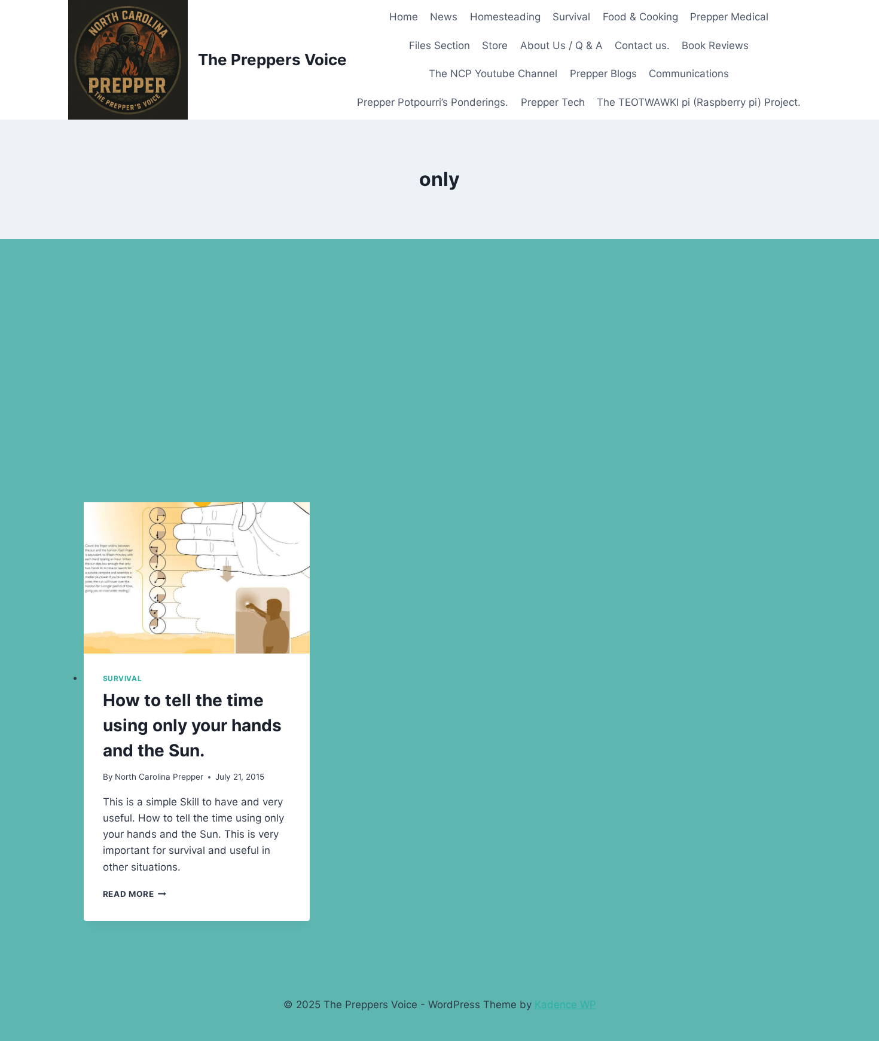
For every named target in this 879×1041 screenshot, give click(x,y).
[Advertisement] (439, 370)
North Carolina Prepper (159, 776)
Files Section (439, 45)
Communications (689, 74)
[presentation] (197, 578)
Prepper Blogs (603, 74)
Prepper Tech (553, 102)
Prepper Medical (729, 17)
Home (403, 17)
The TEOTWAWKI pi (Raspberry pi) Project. (699, 102)
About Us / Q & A (561, 45)
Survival (571, 17)
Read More (135, 894)
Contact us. (642, 45)
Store (495, 45)
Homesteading (505, 17)
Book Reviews (715, 45)
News (443, 17)
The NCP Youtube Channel (493, 74)
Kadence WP (565, 1005)
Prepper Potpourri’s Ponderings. (432, 102)
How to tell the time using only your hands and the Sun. (192, 725)
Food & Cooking (640, 17)
